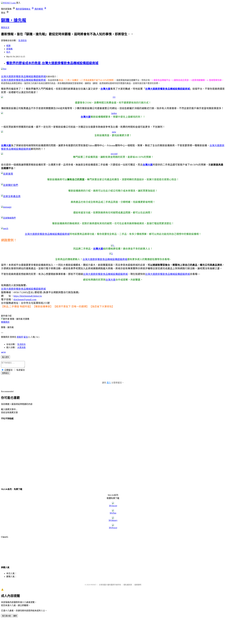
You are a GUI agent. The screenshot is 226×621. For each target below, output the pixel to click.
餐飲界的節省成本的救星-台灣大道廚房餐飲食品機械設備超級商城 (52, 63)
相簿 (8, 46)
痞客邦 (20, 337)
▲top (3, 352)
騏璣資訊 (5, 322)
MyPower (113, 528)
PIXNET (93, 585)
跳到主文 (5, 27)
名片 (8, 52)
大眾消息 (21, 347)
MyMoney (113, 520)
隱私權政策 (127, 585)
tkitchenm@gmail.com (24, 299)
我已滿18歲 (6, 616)
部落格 (9, 49)
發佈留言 (5, 373)
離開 (15, 616)
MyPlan (113, 513)
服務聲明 (137, 585)
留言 (26, 337)
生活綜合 (22, 40)
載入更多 (5, 357)
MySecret (113, 506)
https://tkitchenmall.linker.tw (27, 296)
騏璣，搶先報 (13, 20)
